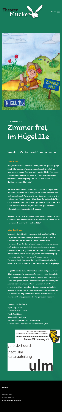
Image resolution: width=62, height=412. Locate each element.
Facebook (5, 387)
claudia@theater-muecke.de (11, 401)
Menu (54, 11)
